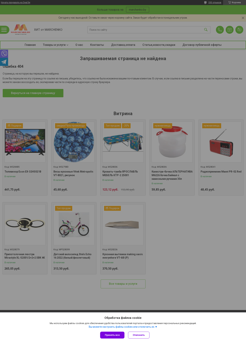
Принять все (112, 335)
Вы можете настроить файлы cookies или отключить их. (122, 326)
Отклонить (139, 335)
